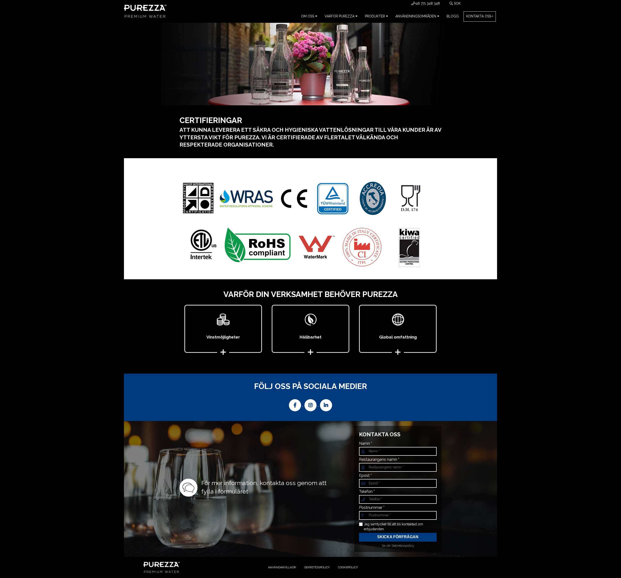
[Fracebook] (295, 405)
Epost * (365, 476)
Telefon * (367, 492)
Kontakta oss (478, 16)
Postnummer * (371, 508)
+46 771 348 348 (427, 3)
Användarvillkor (282, 567)
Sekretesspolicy (317, 567)
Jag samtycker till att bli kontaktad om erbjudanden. (393, 526)
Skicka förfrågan (397, 537)
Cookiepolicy (348, 567)
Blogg (453, 16)
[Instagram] (311, 405)
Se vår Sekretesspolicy (398, 545)
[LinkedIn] (326, 405)
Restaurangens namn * (379, 460)
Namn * (365, 444)
